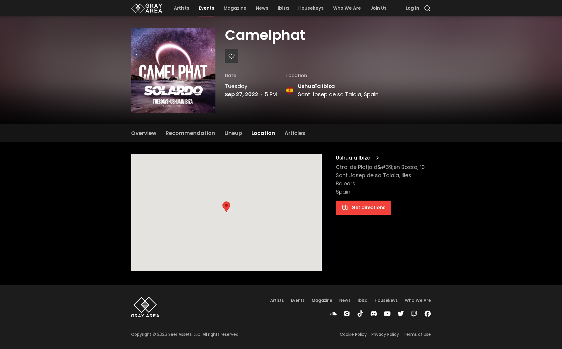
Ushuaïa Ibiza (316, 86)
